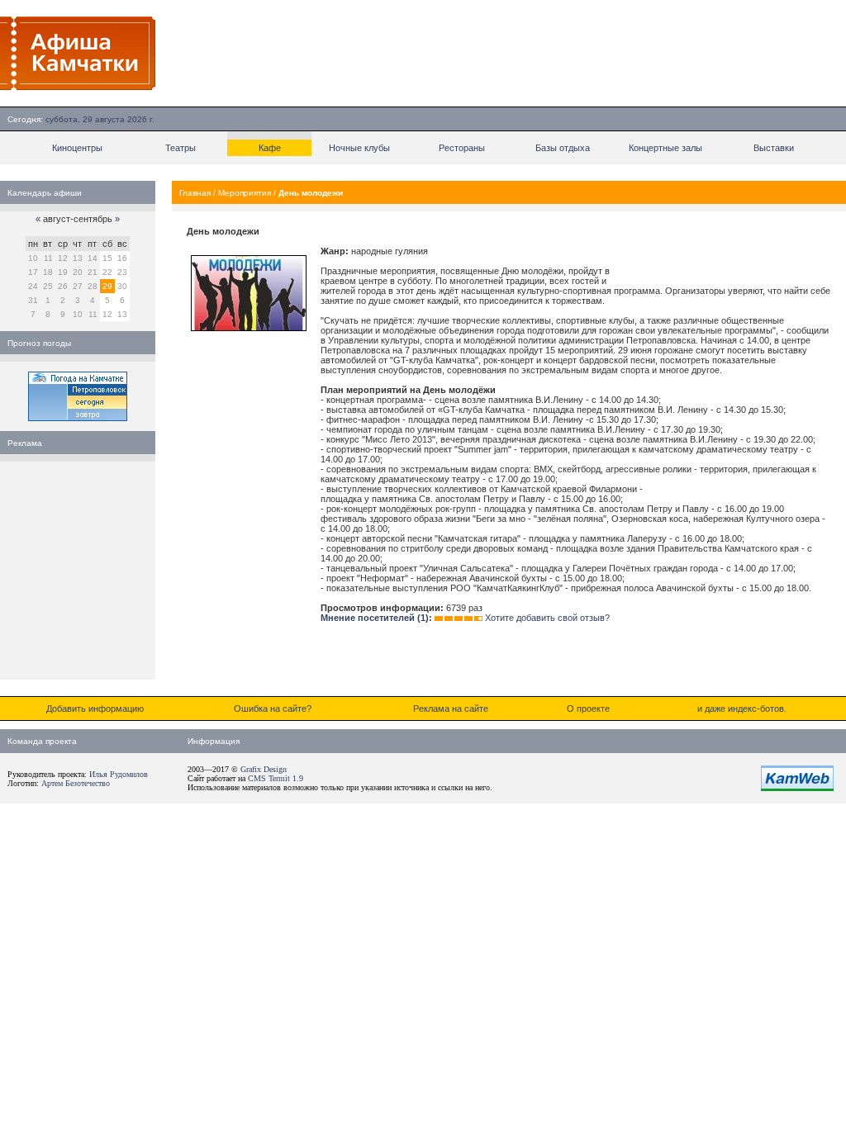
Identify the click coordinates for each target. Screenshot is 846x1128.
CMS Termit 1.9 (275, 778)
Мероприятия (244, 192)
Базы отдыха (562, 148)
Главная (195, 192)
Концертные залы (665, 148)
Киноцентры (77, 148)
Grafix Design (263, 769)
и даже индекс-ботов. (742, 708)
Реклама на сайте (450, 708)
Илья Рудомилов (118, 774)
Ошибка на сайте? (272, 708)
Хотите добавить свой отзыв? (547, 618)
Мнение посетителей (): (376, 618)
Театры (180, 148)
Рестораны (462, 148)
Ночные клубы (359, 148)
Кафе (270, 148)
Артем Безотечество (75, 783)
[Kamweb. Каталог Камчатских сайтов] (797, 788)
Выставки (773, 148)
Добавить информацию (95, 708)
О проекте (588, 708)
